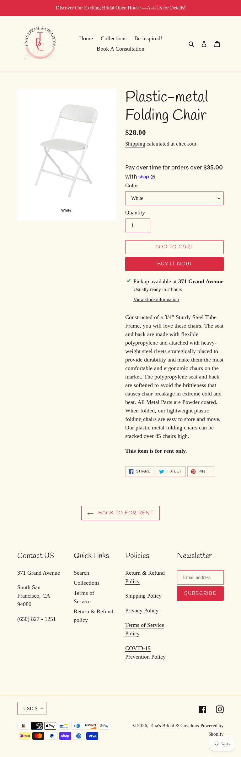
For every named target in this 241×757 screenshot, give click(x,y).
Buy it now (174, 264)
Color (131, 185)
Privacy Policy (141, 610)
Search (81, 573)
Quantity (135, 212)
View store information (156, 299)
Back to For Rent (125, 513)
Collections (86, 583)
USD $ (30, 708)
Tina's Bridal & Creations (174, 725)
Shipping (135, 144)
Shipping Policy (143, 596)
